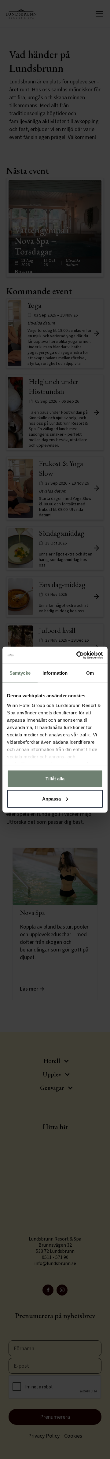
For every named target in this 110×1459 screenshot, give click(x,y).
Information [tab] (55, 673)
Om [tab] (90, 673)
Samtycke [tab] (20, 673)
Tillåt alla (55, 778)
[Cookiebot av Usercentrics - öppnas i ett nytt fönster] (77, 655)
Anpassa (51, 798)
